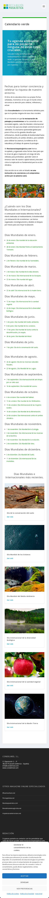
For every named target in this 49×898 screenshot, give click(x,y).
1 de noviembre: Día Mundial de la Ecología (22, 429)
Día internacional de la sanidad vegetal (24, 682)
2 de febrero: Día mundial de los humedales (22, 261)
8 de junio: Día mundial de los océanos (20, 326)
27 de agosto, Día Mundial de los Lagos (21, 368)
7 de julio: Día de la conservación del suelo (22, 347)
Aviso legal (38, 894)
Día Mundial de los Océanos (18, 554)
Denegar (24, 882)
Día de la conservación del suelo (20, 513)
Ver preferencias (24, 888)
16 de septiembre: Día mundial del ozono (21, 386)
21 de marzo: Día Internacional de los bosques (23, 276)
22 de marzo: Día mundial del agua (19, 279)
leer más (10, 517)
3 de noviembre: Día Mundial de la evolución (22, 440)
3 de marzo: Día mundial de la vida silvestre (22, 272)
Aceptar (24, 876)
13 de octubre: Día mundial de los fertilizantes (23, 401)
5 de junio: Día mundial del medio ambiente (22, 322)
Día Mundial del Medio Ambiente (21, 596)
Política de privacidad (27, 894)
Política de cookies (13, 894)
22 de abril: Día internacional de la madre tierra (23, 290)
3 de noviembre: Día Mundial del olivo (20, 443)
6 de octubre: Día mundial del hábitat (20, 397)
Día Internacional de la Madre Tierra (22, 723)
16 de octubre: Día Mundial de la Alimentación (23, 411)
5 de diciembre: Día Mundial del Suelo (20, 454)
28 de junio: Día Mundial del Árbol (18, 336)
